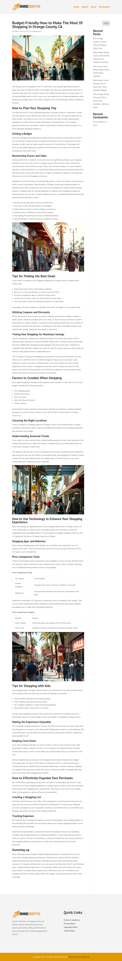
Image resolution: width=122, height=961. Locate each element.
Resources (104, 6)
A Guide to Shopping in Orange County (65, 717)
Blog (93, 6)
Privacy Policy (69, 924)
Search (106, 23)
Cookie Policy (69, 931)
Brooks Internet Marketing (78, 957)
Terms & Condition (72, 920)
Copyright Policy (70, 927)
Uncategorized (36, 31)
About (85, 6)
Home (76, 6)
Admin (16, 31)
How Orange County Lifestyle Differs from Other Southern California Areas (101, 100)
